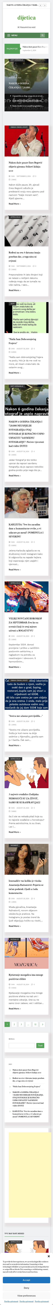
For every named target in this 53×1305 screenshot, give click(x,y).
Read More (14, 203)
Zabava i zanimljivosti (19, 127)
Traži (40, 1045)
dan (13, 176)
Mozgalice (15, 939)
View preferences (26, 1295)
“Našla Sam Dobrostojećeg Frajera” (26, 1086)
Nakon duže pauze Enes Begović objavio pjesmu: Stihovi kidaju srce (22, 5)
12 (35, 1024)
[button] (48, 1256)
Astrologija (15, 217)
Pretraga (12, 1039)
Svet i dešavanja (17, 386)
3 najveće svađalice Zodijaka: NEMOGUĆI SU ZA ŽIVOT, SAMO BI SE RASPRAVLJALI (24, 798)
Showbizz (14, 60)
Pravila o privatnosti (11, 1301)
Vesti (12, 303)
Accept (26, 1280)
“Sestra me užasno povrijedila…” (26, 716)
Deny (26, 1288)
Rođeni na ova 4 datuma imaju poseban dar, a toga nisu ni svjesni (24, 256)
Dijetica (26, 17)
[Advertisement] (30, 1175)
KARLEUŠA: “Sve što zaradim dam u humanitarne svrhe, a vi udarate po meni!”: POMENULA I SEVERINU (28, 1114)
